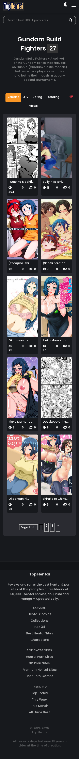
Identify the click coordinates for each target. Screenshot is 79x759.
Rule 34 (39, 627)
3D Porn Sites (39, 663)
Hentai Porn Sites (39, 657)
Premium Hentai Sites (39, 670)
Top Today (39, 693)
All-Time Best (39, 712)
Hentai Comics (39, 614)
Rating (37, 97)
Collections (40, 620)
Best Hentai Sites (39, 633)
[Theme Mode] (66, 6)
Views (33, 106)
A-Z (26, 97)
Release (13, 97)
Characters (39, 640)
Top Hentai (39, 574)
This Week (39, 699)
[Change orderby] (71, 102)
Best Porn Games (39, 676)
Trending (52, 97)
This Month (39, 706)
